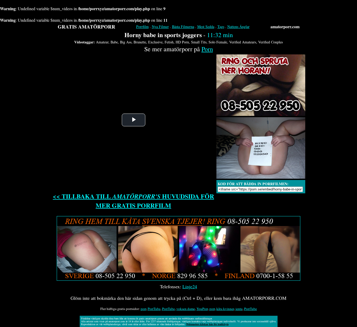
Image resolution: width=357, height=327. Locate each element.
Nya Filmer (160, 26)
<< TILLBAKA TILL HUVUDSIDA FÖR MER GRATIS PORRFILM (133, 200)
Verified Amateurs (242, 42)
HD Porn (182, 42)
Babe (114, 42)
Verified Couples (270, 42)
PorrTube (154, 308)
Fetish (169, 42)
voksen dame (185, 308)
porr (143, 308)
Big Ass (125, 42)
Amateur (102, 42)
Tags (220, 26)
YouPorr (202, 308)
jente (239, 308)
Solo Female (218, 42)
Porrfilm (142, 26)
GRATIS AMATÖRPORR (86, 26)
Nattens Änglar (238, 26)
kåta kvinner (225, 308)
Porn (207, 49)
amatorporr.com (285, 27)
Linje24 (189, 286)
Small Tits (198, 42)
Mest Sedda (205, 26)
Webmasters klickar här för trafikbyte (207, 324)
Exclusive (155, 42)
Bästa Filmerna (183, 26)
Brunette (140, 42)
